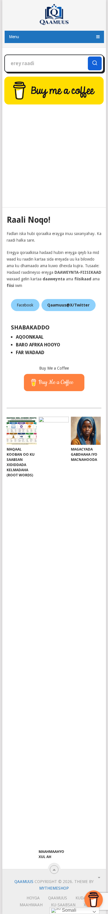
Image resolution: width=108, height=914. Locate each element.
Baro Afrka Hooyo (38, 345)
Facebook (25, 305)
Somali (68, 910)
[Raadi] (95, 63)
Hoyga (33, 898)
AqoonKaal (29, 337)
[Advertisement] (54, 157)
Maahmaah (31, 905)
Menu (14, 36)
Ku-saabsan (63, 905)
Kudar (82, 898)
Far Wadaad (30, 352)
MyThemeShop (54, 888)
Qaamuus (23, 881)
